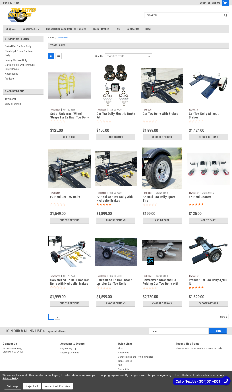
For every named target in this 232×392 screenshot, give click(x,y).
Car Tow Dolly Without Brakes (204, 115)
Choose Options (162, 137)
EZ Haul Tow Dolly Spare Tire (159, 199)
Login (203, 2)
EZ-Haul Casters (200, 197)
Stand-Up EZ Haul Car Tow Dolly (19, 53)
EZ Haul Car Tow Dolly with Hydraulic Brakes (114, 199)
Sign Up (216, 2)
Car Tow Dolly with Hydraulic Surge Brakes (20, 67)
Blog (148, 29)
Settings (12, 386)
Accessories (11, 73)
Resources (29, 29)
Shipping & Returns (69, 352)
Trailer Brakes (101, 29)
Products (9, 78)
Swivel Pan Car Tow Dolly (18, 46)
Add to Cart (70, 137)
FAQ (117, 29)
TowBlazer (10, 99)
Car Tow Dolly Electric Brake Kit (115, 115)
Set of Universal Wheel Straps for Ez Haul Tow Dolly (69, 115)
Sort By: (99, 56)
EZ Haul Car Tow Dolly (65, 197)
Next (222, 317)
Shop (8, 29)
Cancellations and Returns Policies (66, 29)
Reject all (32, 386)
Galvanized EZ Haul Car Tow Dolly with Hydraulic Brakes (69, 282)
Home (51, 37)
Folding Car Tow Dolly (16, 60)
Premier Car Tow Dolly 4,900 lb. (208, 282)
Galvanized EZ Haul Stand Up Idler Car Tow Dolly (114, 282)
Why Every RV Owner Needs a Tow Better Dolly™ (199, 348)
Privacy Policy (10, 378)
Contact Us (133, 29)
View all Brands (13, 103)
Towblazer (55, 110)
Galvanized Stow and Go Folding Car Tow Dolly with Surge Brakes (161, 283)
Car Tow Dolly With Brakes (160, 114)
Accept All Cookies (57, 386)
